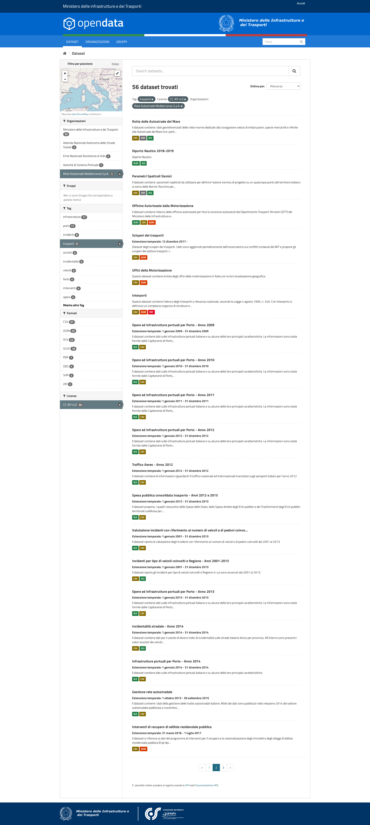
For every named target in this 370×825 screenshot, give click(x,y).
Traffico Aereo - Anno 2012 (152, 464)
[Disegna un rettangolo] (117, 73)
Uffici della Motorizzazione (152, 270)
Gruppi (121, 41)
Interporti (139, 295)
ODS (143, 138)
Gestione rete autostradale (152, 691)
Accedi (301, 3)
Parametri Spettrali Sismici (152, 176)
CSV (135, 138)
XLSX (135, 163)
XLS (150, 138)
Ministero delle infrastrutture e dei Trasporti (102, 6)
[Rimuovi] (152, 99)
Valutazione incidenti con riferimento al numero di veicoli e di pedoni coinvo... (190, 530)
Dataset (72, 41)
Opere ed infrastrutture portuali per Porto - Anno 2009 (173, 324)
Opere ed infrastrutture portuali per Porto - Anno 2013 (173, 591)
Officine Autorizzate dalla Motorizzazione (162, 205)
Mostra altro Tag (73, 305)
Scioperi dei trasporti (148, 235)
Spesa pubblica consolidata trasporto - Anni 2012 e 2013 (175, 495)
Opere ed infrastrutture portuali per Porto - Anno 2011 (173, 394)
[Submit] (301, 41)
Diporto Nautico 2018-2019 (153, 150)
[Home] (65, 53)
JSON (151, 222)
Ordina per (257, 86)
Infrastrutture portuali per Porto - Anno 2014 (166, 661)
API (187, 785)
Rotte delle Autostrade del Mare (156, 121)
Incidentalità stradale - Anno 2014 (158, 626)
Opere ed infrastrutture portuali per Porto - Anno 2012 (173, 429)
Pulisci (115, 64)
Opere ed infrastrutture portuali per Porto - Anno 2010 (173, 359)
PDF (151, 312)
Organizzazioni (97, 41)
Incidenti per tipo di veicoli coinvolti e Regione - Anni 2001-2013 (180, 560)
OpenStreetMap (80, 114)
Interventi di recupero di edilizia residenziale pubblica (172, 726)
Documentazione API (206, 785)
